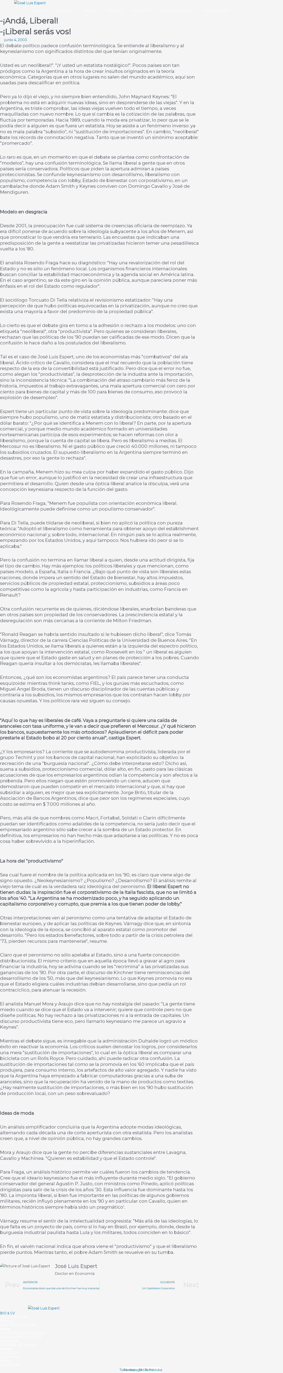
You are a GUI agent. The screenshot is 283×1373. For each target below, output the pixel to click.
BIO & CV (39, 10)
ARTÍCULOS (114, 10)
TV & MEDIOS (141, 10)
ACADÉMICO (63, 10)
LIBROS (89, 10)
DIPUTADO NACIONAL (177, 10)
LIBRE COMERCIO (217, 10)
